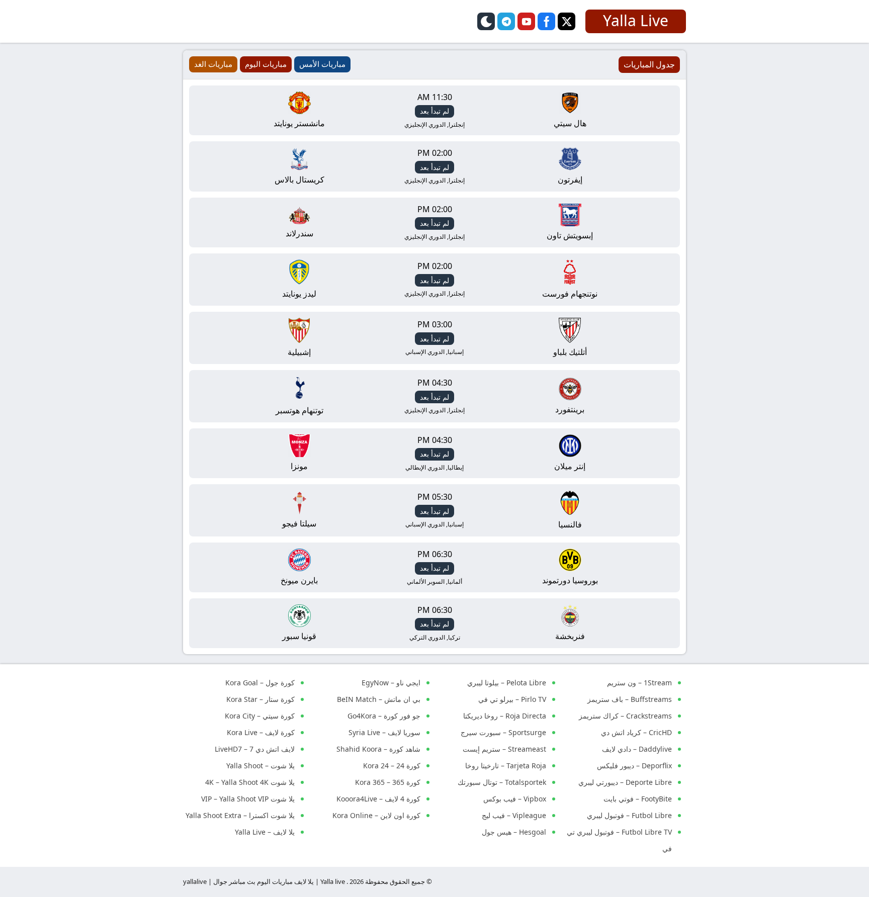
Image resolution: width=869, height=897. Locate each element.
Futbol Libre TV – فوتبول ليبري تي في (619, 840)
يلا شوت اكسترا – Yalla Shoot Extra (240, 815)
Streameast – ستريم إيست (504, 749)
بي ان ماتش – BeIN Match (378, 699)
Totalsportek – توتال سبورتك (502, 782)
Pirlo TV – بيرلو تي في (512, 699)
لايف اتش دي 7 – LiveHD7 (255, 749)
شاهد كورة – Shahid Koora (378, 749)
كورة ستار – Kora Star (260, 699)
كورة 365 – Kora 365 (387, 782)
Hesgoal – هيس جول (514, 832)
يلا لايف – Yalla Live (265, 832)
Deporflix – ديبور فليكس (634, 765)
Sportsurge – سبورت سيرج (503, 732)
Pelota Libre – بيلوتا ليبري (506, 682)
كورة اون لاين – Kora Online (376, 815)
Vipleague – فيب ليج (514, 815)
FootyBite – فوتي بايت (637, 798)
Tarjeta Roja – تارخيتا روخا (505, 765)
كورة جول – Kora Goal (260, 682)
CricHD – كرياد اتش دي (636, 732)
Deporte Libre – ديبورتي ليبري (625, 782)
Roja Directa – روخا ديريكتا (504, 716)
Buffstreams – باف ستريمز (629, 699)
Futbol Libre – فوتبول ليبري (629, 815)
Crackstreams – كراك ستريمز (625, 716)
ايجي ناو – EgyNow (391, 682)
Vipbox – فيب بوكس (514, 798)
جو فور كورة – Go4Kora (383, 716)
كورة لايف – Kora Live (261, 732)
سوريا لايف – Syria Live (384, 732)
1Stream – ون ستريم (639, 682)
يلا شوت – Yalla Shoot (260, 765)
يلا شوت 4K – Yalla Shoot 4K (250, 782)
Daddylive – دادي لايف (637, 749)
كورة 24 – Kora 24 (391, 765)
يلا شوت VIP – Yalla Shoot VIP (248, 798)
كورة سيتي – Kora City (260, 716)
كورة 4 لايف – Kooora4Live (378, 798)
